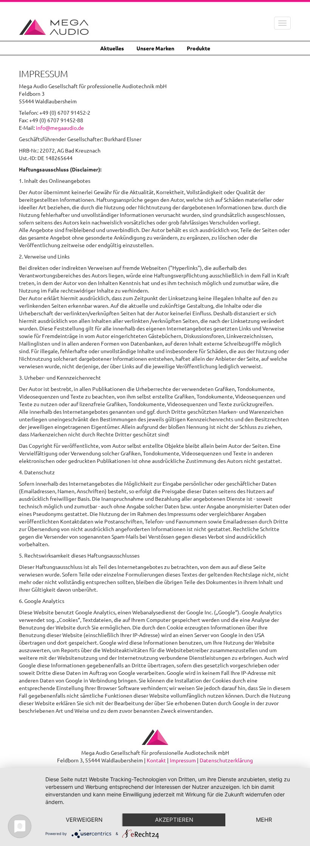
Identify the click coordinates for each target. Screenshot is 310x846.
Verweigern (84, 819)
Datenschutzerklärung (226, 760)
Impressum (183, 760)
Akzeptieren (174, 819)
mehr (264, 819)
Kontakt (156, 760)
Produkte (198, 48)
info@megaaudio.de (60, 127)
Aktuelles (112, 48)
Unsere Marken (155, 48)
